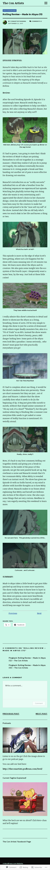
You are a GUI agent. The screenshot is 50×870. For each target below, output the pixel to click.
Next (39, 613)
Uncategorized (9, 10)
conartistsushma (18, 21)
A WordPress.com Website (13, 863)
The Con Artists (13, 3)
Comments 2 (37, 21)
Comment (39, 703)
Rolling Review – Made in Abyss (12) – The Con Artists (27, 659)
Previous (13, 613)
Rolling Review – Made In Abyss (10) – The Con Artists (27, 666)
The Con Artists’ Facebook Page (17, 841)
